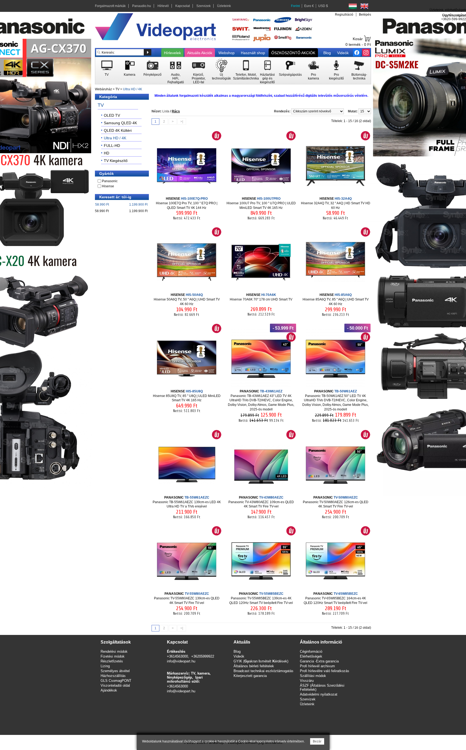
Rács (176, 111)
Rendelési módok (114, 651)
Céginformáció (311, 651)
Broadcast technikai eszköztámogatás (263, 671)
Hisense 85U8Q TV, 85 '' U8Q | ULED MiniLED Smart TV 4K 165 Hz (187, 395)
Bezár (317, 741)
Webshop (226, 53)
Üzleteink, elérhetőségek (448, 10)
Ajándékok (109, 690)
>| (181, 121)
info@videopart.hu (181, 661)
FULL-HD (112, 145)
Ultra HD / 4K (132, 89)
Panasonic (110, 181)
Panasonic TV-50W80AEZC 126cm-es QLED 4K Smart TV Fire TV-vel (335, 502)
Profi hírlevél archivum (317, 666)
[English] (364, 6)
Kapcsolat (182, 6)
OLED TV (112, 115)
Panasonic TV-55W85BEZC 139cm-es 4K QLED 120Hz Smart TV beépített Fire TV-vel (261, 598)
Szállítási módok (313, 676)
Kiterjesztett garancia (250, 676)
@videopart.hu (184, 691)
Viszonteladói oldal (115, 685)
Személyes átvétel (115, 671)
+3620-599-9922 (453, 19)
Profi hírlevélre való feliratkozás (324, 671)
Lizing (105, 666)
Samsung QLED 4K (120, 123)
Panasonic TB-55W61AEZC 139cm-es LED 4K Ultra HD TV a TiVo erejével (187, 502)
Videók (343, 53)
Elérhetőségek (311, 656)
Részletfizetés (112, 661)
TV (117, 89)
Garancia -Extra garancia (319, 661)
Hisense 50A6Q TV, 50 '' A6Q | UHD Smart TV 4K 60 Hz (187, 299)
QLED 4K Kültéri (118, 130)
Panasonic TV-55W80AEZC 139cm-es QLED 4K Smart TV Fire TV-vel (187, 598)
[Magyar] (353, 6)
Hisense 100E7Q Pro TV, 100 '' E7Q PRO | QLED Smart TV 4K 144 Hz (186, 203)
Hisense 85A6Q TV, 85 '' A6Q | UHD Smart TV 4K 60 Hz (336, 299)
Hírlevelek (172, 53)
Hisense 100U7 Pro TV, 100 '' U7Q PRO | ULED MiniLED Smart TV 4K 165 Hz (261, 203)
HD (106, 153)
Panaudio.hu (141, 6)
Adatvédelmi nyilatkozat (318, 694)
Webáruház (103, 89)
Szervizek (203, 6)
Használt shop (253, 53)
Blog (327, 53)
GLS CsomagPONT (116, 681)
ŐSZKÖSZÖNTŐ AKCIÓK (293, 53)
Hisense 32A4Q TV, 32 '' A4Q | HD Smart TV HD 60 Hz (335, 203)
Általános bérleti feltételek (254, 666)
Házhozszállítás (113, 676)
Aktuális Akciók (199, 53)
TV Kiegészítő (116, 160)
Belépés (365, 14)
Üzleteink (224, 6)
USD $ (323, 6)
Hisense (108, 186)
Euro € (309, 6)
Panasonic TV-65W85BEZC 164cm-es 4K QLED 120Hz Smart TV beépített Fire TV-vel (335, 598)
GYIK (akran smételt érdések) (261, 661)
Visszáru (307, 681)
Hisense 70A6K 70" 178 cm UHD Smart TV (261, 297)
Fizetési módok (113, 656)
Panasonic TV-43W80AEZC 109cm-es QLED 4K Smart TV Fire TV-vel (261, 502)
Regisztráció (344, 14)
